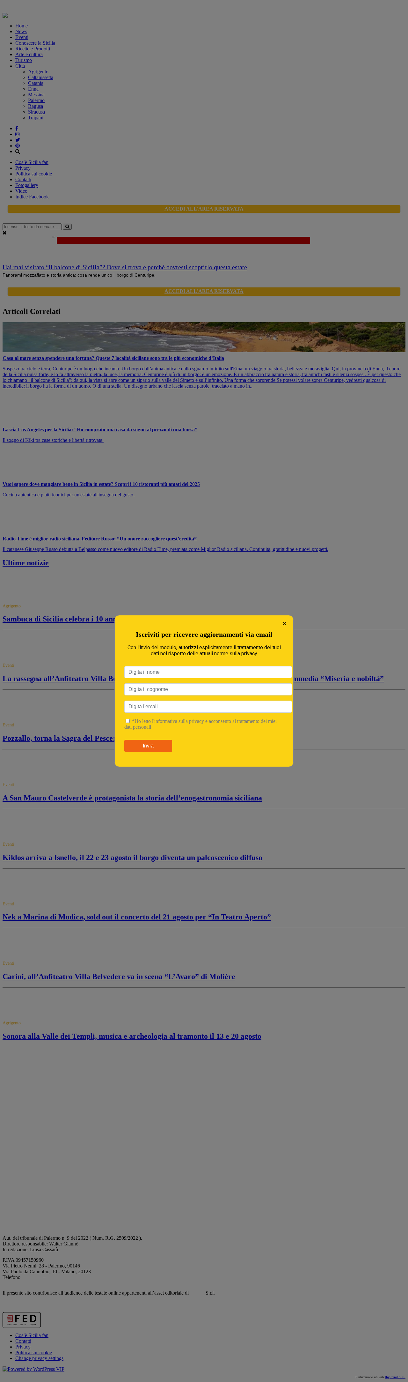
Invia (148, 745)
